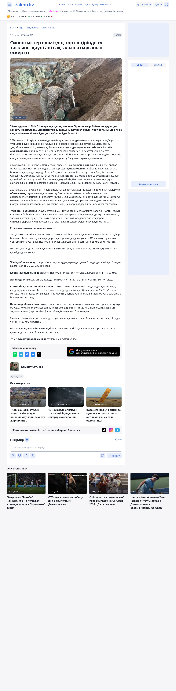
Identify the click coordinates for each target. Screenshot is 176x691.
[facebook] (26, 354)
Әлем (70, 4)
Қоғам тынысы (48, 27)
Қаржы (78, 4)
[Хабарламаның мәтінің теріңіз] (66, 448)
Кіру (120, 439)
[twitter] (39, 354)
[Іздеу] (166, 4)
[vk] (33, 354)
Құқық (95, 4)
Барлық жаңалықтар (29, 27)
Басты (13, 27)
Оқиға (87, 4)
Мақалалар (105, 4)
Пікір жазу (114, 455)
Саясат (62, 4)
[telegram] (20, 354)
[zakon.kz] (24, 4)
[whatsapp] (14, 354)
